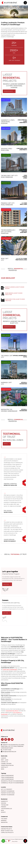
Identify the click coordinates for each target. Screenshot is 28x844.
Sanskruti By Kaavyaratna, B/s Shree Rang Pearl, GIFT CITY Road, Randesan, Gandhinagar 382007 (12, 746)
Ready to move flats (7, 830)
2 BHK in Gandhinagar (7, 775)
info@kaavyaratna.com (9, 751)
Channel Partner (6, 763)
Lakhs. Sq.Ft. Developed (14, 60)
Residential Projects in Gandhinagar (12, 781)
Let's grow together (10, 572)
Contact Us (4, 761)
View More (11, 14)
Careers (3, 758)
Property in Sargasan (7, 794)
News (2, 769)
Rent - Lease (4, 760)
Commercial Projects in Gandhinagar (12, 782)
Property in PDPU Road (8, 793)
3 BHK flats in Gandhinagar (10, 669)
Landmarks (14, 45)
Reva (2, 810)
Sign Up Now (6, 584)
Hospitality (4, 767)
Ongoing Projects (8, 91)
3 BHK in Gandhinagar (7, 777)
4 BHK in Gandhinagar (7, 779)
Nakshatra (4, 822)
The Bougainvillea (6, 808)
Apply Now (5, 613)
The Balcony (4, 805)
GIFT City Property (6, 789)
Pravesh (3, 806)
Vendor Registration (7, 765)
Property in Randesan (7, 791)
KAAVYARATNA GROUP (12, 710)
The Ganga (4, 818)
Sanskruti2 (4, 801)
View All (6, 443)
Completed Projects (7, 832)
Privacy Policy (15, 841)
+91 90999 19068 (6, 749)
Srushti (3, 812)
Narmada (3, 820)
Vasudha (3, 803)
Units (14, 53)
